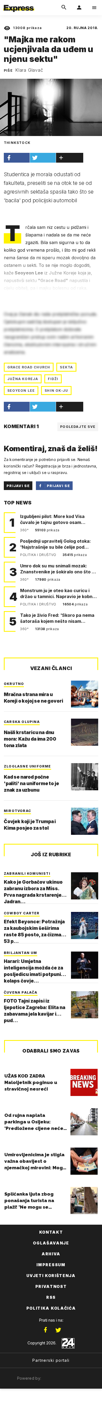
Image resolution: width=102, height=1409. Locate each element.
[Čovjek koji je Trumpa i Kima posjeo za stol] (84, 821)
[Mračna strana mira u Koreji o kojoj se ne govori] (84, 694)
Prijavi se (18, 486)
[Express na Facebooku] (45, 1330)
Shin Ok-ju (56, 390)
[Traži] (64, 7)
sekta (66, 367)
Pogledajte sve (77, 427)
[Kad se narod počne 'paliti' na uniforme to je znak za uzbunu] (84, 776)
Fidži (53, 379)
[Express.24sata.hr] (18, 3)
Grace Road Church (28, 367)
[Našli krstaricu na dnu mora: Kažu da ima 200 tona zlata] (84, 732)
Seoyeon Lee (21, 390)
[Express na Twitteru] (58, 1330)
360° (25, 530)
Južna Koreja (22, 379)
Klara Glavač (29, 70)
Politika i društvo (38, 555)
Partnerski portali (50, 1360)
